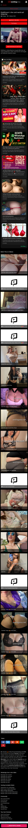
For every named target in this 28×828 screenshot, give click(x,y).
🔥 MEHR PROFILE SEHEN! (14, 825)
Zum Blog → (23, 246)
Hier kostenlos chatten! (14, 46)
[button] (2, 2)
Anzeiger (4, 16)
